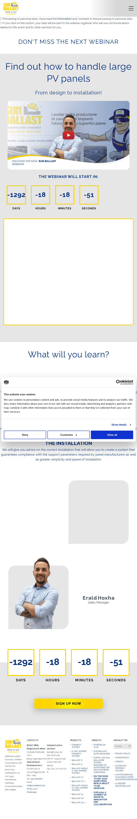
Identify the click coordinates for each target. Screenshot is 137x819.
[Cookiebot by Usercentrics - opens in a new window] (118, 382)
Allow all (112, 434)
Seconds (116, 680)
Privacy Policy (122, 753)
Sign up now (68, 704)
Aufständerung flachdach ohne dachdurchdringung (123, 777)
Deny (25, 434)
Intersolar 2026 (100, 746)
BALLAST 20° (78, 798)
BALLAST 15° (78, 794)
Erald (90, 598)
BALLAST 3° (77, 764)
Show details (119, 424)
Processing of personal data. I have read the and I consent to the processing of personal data (67, 18)
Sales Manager (98, 602)
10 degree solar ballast (123, 784)
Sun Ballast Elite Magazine (102, 752)
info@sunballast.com (36, 785)
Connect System (76, 746)
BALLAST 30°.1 (78, 802)
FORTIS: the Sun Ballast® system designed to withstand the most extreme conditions (102, 765)
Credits (119, 761)
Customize (66, 434)
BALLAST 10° (78, 777)
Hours (53, 680)
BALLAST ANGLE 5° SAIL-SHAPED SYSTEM (80, 770)
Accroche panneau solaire (120, 768)
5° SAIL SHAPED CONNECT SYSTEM (79, 753)
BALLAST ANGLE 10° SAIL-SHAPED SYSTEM (80, 787)
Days (21, 680)
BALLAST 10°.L (79, 781)
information (64, 18)
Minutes (84, 680)
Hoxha (106, 598)
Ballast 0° (77, 760)
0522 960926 (36, 779)
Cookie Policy (122, 757)
